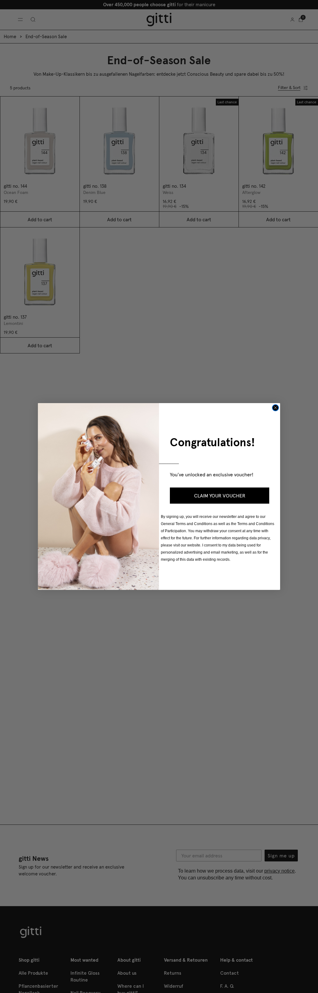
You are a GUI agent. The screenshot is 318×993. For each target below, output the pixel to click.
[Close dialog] (275, 408)
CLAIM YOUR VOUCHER (219, 495)
